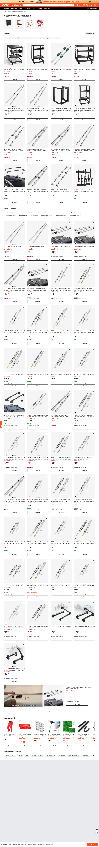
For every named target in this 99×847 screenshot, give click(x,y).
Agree (92, 844)
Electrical (9, 11)
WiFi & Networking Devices (21, 11)
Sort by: (87, 33)
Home (5, 11)
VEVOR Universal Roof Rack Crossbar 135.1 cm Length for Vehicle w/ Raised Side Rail (79, 688)
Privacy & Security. (50, 844)
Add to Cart (14, 202)
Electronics (14, 11)
